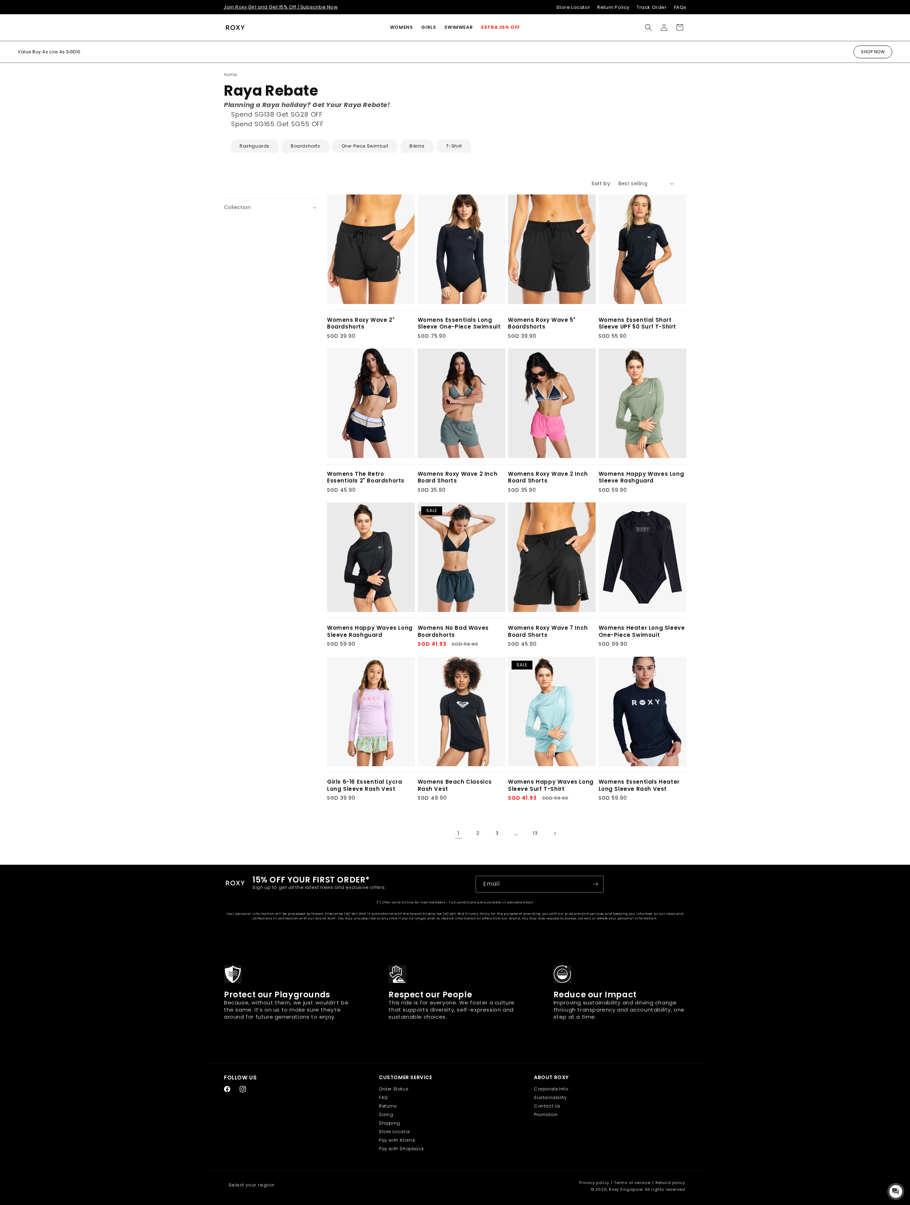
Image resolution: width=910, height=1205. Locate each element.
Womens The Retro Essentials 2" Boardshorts (366, 477)
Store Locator (573, 7)
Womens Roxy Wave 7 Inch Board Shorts (548, 631)
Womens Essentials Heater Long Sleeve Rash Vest (639, 785)
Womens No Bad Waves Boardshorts (453, 631)
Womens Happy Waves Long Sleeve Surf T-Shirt (551, 785)
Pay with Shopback (401, 1149)
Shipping (389, 1123)
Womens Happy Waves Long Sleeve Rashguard (641, 477)
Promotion (546, 1114)
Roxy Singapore (625, 1189)
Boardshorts (305, 146)
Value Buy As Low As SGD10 (49, 52)
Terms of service (632, 1182)
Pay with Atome (397, 1140)
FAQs (680, 7)
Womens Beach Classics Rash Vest (455, 785)
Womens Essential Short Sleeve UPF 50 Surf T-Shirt (637, 323)
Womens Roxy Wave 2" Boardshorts (361, 323)
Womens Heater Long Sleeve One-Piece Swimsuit (642, 631)
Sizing (386, 1114)
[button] (401, 27)
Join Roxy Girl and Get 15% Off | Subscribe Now (281, 7)
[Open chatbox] (895, 1191)
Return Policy (613, 7)
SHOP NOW (873, 52)
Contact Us (547, 1106)
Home (230, 74)
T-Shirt (454, 146)
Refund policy (670, 1182)
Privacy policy (594, 1182)
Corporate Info (551, 1089)
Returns (388, 1106)
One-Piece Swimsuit (365, 146)
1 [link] (458, 833)
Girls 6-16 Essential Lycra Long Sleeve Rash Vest (364, 785)
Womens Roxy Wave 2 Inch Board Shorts (458, 477)
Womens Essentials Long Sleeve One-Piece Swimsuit (459, 323)
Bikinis (417, 146)
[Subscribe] (595, 884)
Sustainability (550, 1097)
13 (535, 833)
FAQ (383, 1097)
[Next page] (554, 833)
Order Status (393, 1089)
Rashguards (254, 146)
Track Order (652, 7)
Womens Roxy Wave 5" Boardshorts (542, 323)
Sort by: (601, 183)
